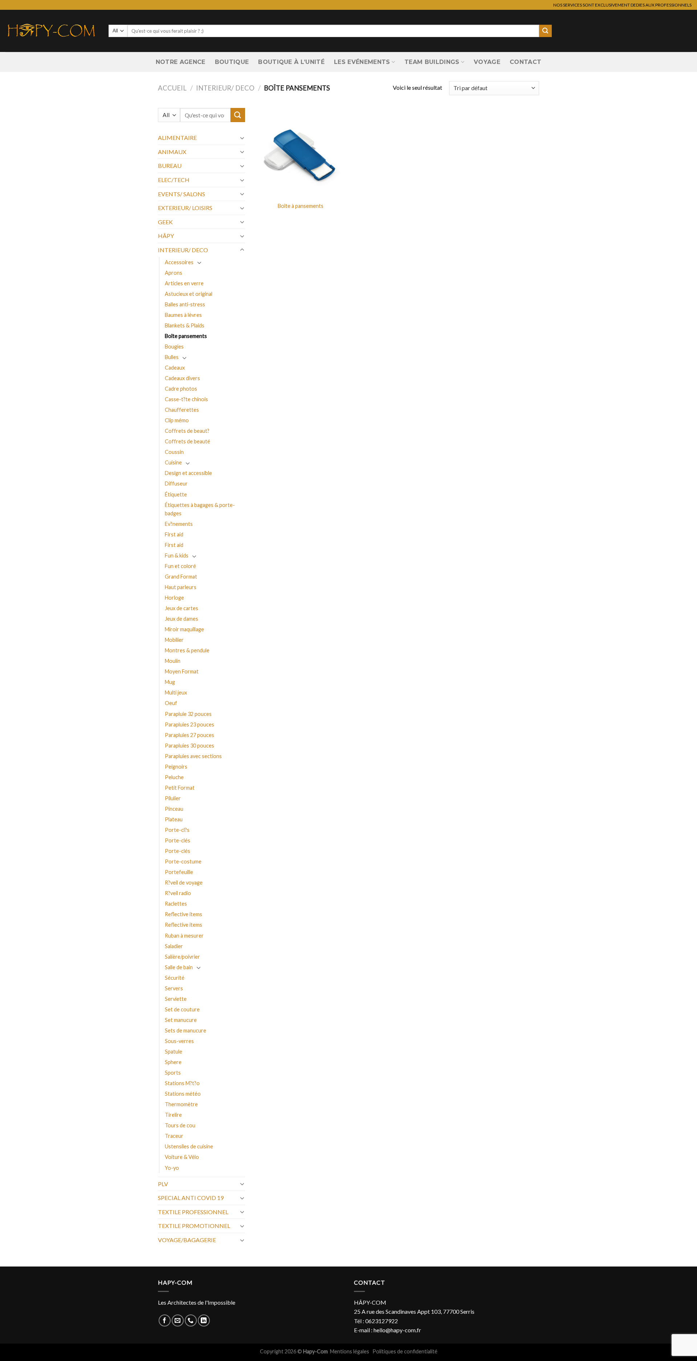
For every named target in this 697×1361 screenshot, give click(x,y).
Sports (173, 1073)
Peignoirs (176, 767)
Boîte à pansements (300, 206)
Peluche (174, 777)
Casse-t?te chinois (186, 399)
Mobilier (174, 640)
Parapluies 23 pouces (189, 724)
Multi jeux (176, 692)
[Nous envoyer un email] (178, 1320)
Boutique (232, 62)
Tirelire (173, 1115)
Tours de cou (180, 1125)
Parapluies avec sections (193, 756)
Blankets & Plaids (184, 325)
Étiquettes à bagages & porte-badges (200, 509)
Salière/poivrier (182, 957)
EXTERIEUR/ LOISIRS (185, 207)
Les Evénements (362, 62)
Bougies (174, 346)
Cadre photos (181, 389)
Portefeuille (179, 872)
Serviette (176, 999)
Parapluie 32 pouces (188, 714)
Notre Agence (180, 62)
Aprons (173, 273)
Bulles (172, 357)
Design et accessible (188, 473)
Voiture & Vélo (182, 1157)
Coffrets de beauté (187, 441)
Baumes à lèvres (183, 315)
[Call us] (191, 1320)
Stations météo (183, 1094)
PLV (163, 1183)
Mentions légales (350, 1351)
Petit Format (180, 788)
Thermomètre (181, 1104)
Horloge (174, 598)
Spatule (173, 1051)
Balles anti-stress (185, 304)
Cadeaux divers (182, 378)
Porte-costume (183, 861)
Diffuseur (176, 483)
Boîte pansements (186, 336)
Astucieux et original (188, 294)
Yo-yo (172, 1168)
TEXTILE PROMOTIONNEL (194, 1225)
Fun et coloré (180, 566)
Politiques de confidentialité (404, 1351)
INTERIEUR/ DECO (225, 88)
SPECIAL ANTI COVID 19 (191, 1197)
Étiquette (176, 494)
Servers (174, 988)
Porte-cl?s (177, 830)
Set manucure (181, 1020)
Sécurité (174, 978)
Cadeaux (175, 368)
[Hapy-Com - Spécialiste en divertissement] (51, 31)
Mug (170, 682)
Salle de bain (179, 967)
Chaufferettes (182, 410)
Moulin (172, 661)
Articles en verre (184, 283)
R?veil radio (178, 893)
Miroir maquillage (184, 629)
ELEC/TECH (173, 179)
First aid (174, 534)
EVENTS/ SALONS (181, 193)
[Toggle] (242, 137)
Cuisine (173, 462)
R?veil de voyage (184, 882)
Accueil (172, 88)
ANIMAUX (172, 151)
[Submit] (545, 31)
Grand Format (181, 576)
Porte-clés (177, 840)
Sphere (173, 1062)
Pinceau (174, 809)
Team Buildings (431, 62)
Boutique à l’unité (291, 62)
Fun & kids (176, 555)
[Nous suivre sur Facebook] (165, 1320)
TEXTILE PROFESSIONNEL (193, 1211)
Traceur (174, 1136)
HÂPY (166, 235)
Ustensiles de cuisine (189, 1146)
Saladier (174, 946)
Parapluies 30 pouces (189, 745)
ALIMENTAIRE (177, 137)
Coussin (174, 452)
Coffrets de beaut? (187, 431)
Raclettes (176, 904)
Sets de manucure (185, 1030)
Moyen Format (182, 671)
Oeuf (171, 703)
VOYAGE (487, 62)
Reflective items (183, 914)
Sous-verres (179, 1041)
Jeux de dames (181, 619)
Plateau (174, 819)
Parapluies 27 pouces (189, 735)
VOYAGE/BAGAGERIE (187, 1239)
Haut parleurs (180, 587)
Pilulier (173, 798)
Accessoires (179, 262)
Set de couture (182, 1009)
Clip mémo (177, 420)
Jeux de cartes (181, 608)
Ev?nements (179, 524)
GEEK (165, 221)
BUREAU (170, 165)
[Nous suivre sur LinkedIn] (204, 1320)
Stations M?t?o (182, 1083)
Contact (525, 62)
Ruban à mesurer (184, 936)
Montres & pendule (187, 650)
